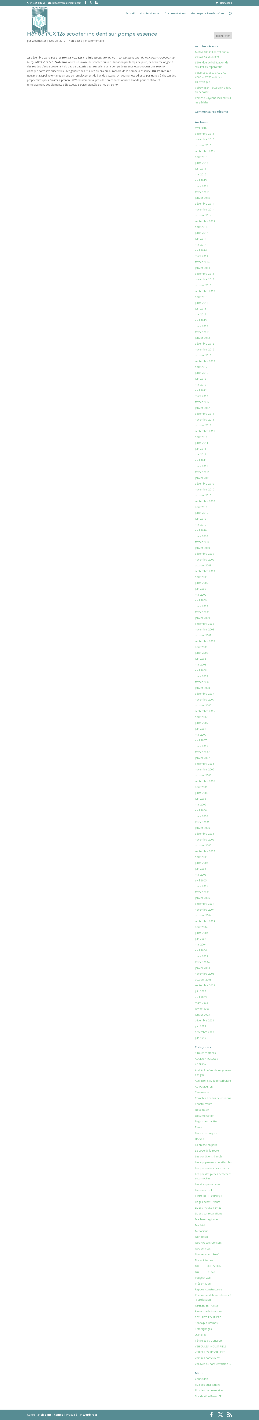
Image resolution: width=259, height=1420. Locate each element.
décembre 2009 (204, 553)
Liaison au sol (203, 1190)
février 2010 (202, 542)
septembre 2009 (205, 571)
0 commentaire (94, 40)
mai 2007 (200, 734)
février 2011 (202, 472)
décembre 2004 (204, 903)
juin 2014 (200, 238)
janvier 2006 (202, 828)
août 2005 (201, 857)
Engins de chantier (206, 1121)
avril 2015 (201, 180)
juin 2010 (200, 518)
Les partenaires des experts (212, 1168)
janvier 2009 (202, 618)
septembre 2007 (205, 711)
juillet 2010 (201, 513)
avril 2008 (201, 670)
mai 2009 (200, 594)
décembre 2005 (204, 833)
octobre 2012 (203, 355)
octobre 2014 (203, 215)
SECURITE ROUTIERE (208, 1317)
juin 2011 (200, 448)
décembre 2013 (204, 273)
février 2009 (202, 612)
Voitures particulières (208, 1358)
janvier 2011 (202, 478)
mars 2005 (201, 886)
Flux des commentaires (209, 1390)
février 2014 (202, 262)
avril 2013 (201, 320)
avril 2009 (201, 600)
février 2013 (202, 332)
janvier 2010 (202, 548)
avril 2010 (201, 530)
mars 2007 (201, 746)
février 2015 (202, 192)
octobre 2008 (203, 635)
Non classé (75, 40)
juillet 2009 (201, 583)
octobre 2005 (203, 845)
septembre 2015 (205, 151)
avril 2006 (201, 810)
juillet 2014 (201, 233)
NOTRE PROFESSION (208, 1266)
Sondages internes (206, 1323)
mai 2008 (200, 664)
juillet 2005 (201, 863)
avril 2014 (201, 250)
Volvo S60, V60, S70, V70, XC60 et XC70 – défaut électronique (210, 77)
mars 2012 (201, 396)
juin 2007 (200, 728)
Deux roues (202, 1110)
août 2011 (201, 437)
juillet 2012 (201, 373)
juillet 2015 (201, 163)
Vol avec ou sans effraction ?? (213, 1364)
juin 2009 (200, 588)
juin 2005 (200, 868)
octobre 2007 (203, 705)
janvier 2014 (202, 268)
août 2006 (201, 787)
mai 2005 (200, 874)
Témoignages (203, 1329)
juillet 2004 (201, 933)
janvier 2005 (202, 898)
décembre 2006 (204, 764)
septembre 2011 (205, 431)
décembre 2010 (204, 483)
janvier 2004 (202, 968)
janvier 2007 (202, 758)
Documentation (175, 13)
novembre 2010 (204, 489)
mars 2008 (201, 676)
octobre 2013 (203, 285)
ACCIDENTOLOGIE (206, 1058)
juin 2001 (200, 1026)
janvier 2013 (202, 337)
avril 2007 (201, 740)
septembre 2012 (205, 361)
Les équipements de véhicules (213, 1162)
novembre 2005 (204, 839)
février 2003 (202, 1008)
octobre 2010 (203, 495)
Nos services (203, 1248)
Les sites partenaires (207, 1184)
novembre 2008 (204, 629)
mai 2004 (200, 944)
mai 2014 (200, 244)
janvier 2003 (202, 1014)
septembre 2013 (205, 291)
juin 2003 (200, 991)
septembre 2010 (205, 501)
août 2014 (201, 227)
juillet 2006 (201, 793)
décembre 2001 (204, 1020)
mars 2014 (201, 256)
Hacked (199, 1139)
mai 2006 (200, 804)
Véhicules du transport (208, 1340)
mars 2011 (201, 466)
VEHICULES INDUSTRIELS (211, 1346)
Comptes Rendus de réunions (213, 1098)
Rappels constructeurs (208, 1289)
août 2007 (201, 717)
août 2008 (201, 647)
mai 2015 (200, 174)
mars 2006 (201, 816)
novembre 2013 (204, 279)
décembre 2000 (204, 1032)
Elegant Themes (52, 1414)
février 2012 (202, 402)
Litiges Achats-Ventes (208, 1207)
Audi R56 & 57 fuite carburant (213, 1080)
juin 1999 (200, 1038)
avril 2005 (201, 880)
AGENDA (200, 1064)
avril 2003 (201, 997)
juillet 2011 (201, 443)
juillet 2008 (201, 652)
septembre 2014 (205, 221)
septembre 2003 (205, 985)
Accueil (130, 13)
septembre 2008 (205, 641)
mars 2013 (201, 326)
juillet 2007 (201, 723)
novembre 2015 (204, 139)
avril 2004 (201, 950)
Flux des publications (207, 1384)
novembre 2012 (204, 349)
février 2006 (202, 822)
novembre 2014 (204, 209)
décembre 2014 (204, 203)
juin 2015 (200, 168)
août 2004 (201, 927)
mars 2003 (201, 1003)
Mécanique (201, 1231)
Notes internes (204, 1260)
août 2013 (201, 297)
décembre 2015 (204, 133)
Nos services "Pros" (207, 1254)
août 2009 (201, 577)
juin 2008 (200, 658)
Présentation (203, 1283)
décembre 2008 (204, 624)
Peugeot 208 (203, 1277)
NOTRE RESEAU (205, 1272)
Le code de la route (207, 1150)
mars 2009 (201, 606)
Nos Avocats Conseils (208, 1242)
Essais (198, 1127)
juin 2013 (200, 308)
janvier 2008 (202, 688)
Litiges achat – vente (207, 1202)
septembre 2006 (205, 781)
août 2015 (201, 157)
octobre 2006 (203, 775)
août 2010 (201, 507)
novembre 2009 (204, 559)
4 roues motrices (205, 1053)
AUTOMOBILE (204, 1086)
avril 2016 (201, 128)
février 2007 (202, 752)
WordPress (90, 1414)
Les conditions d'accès (209, 1156)
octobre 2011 (203, 425)
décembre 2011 (204, 413)
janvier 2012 (202, 408)
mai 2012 (200, 384)
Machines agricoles (206, 1219)
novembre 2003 (204, 973)
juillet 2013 (201, 303)
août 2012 (201, 367)
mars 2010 (201, 536)
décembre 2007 (204, 693)
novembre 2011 (204, 419)
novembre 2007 (204, 699)
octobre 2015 (203, 145)
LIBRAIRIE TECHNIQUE (209, 1196)
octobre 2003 (203, 979)
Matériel (200, 1225)
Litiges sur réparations (208, 1213)
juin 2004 (200, 939)
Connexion (201, 1379)
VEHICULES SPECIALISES (210, 1352)
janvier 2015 (202, 197)
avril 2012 (201, 390)
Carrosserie (202, 1092)
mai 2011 (200, 454)
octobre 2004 (203, 915)
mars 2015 (201, 186)
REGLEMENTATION (207, 1305)
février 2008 (202, 682)
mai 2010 (200, 524)
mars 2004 (201, 956)
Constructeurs (203, 1104)
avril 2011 (201, 460)
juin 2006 (200, 798)
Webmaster (39, 40)
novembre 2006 (204, 769)
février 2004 (202, 962)
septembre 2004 (205, 921)
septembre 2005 (205, 851)
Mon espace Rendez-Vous (207, 13)
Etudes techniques (206, 1133)
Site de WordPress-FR (208, 1396)
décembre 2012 (204, 343)
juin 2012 (200, 378)
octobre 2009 (203, 565)
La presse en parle (206, 1145)
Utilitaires (200, 1334)
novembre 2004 (204, 909)
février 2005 (202, 892)
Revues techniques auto (209, 1311)
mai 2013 (200, 314)
